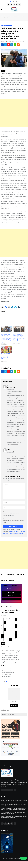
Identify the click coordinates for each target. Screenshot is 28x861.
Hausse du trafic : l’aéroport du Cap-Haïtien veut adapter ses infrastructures (13, 805)
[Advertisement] (14, 113)
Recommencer (14, 705)
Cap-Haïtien (11, 592)
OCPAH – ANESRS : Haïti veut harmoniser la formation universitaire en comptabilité (13, 813)
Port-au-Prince (11, 595)
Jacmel (11, 599)
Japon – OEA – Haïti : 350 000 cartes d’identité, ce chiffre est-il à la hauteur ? (14, 801)
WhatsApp (23, 858)
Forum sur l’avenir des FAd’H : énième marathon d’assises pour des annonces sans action (14, 817)
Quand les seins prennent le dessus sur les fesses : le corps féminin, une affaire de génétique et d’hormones (13, 809)
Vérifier (3, 643)
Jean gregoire (11, 451)
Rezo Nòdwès (5, 41)
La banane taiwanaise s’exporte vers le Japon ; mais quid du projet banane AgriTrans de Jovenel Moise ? (6, 356)
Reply (8, 385)
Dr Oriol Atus (11, 387)
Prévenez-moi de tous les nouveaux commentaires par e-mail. (11, 514)
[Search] (26, 9)
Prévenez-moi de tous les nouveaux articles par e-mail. (14, 521)
